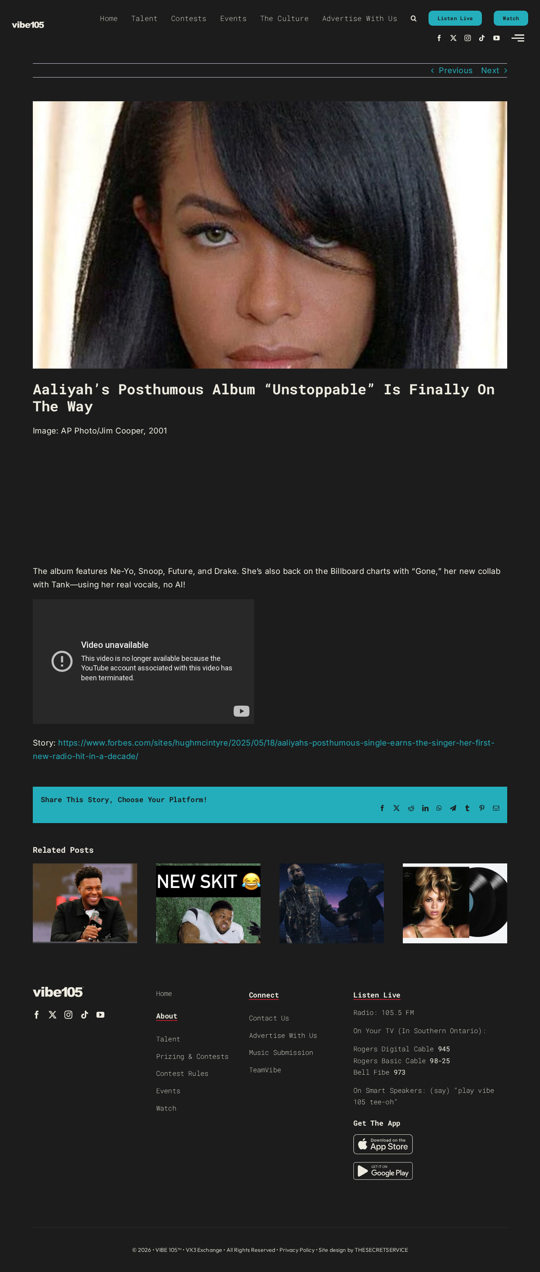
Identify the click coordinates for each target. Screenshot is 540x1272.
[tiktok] (482, 38)
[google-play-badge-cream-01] (383, 1166)
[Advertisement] (270, 501)
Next (490, 70)
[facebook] (439, 38)
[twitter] (453, 38)
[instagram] (467, 38)
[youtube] (496, 38)
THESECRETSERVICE (381, 1249)
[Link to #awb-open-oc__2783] (518, 38)
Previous (456, 70)
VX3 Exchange (204, 1249)
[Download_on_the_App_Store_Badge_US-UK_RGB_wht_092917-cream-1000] (383, 1138)
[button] (414, 18)
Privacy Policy (297, 1249)
